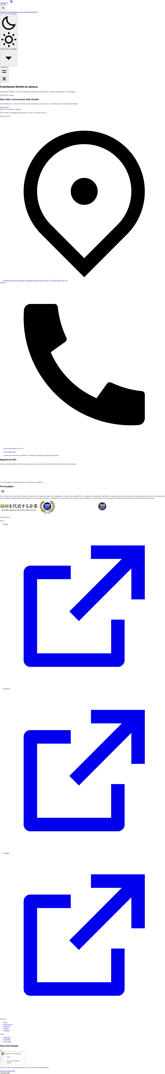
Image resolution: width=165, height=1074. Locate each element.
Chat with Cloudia (5, 1073)
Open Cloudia (4, 107)
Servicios (3, 5)
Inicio (5, 1022)
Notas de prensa (18, 12)
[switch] (9, 30)
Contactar (34, 12)
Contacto (6, 1030)
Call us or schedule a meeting (11, 109)
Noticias (10, 12)
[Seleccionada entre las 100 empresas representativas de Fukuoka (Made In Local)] (55, 514)
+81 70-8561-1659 (9, 452)
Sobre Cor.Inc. (8, 1024)
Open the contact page (7, 1071)
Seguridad (27, 12)
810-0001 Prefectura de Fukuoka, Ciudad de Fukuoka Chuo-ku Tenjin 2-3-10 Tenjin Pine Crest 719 (35, 280)
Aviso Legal (7, 1041)
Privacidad (6, 1039)
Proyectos (3, 12)
